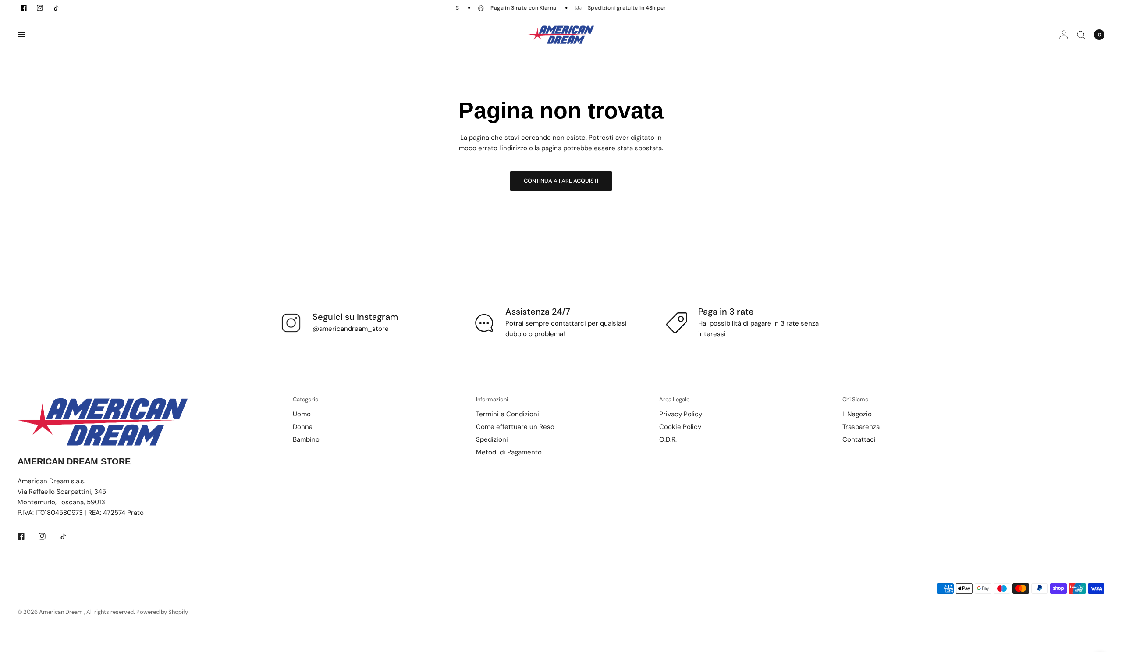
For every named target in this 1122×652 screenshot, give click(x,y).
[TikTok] (69, 536)
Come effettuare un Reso (515, 426)
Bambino (306, 439)
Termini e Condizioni (507, 414)
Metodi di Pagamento (509, 452)
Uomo (302, 414)
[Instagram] (48, 536)
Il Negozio (857, 414)
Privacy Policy (680, 414)
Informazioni (492, 399)
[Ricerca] (1081, 34)
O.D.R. (668, 439)
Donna (302, 426)
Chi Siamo (855, 399)
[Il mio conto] (1063, 34)
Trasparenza (861, 426)
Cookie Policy (680, 426)
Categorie (305, 399)
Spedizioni (492, 439)
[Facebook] (27, 536)
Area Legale (674, 399)
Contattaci (859, 439)
